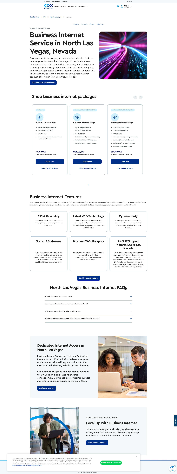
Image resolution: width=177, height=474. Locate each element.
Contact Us (129, 1)
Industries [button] (100, 24)
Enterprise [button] (70, 6)
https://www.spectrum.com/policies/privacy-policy (26, 465)
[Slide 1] (88, 184)
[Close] (136, 456)
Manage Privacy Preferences (111, 462)
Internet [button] (84, 24)
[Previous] (135, 97)
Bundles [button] (76, 24)
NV (44, 17)
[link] (43, 82)
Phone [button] (92, 24)
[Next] (141, 97)
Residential (47, 1)
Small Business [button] (59, 6)
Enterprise (64, 1)
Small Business (56, 1)
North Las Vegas (55, 17)
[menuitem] (60, 7)
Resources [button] (81, 6)
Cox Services (34, 17)
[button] (118, 6)
